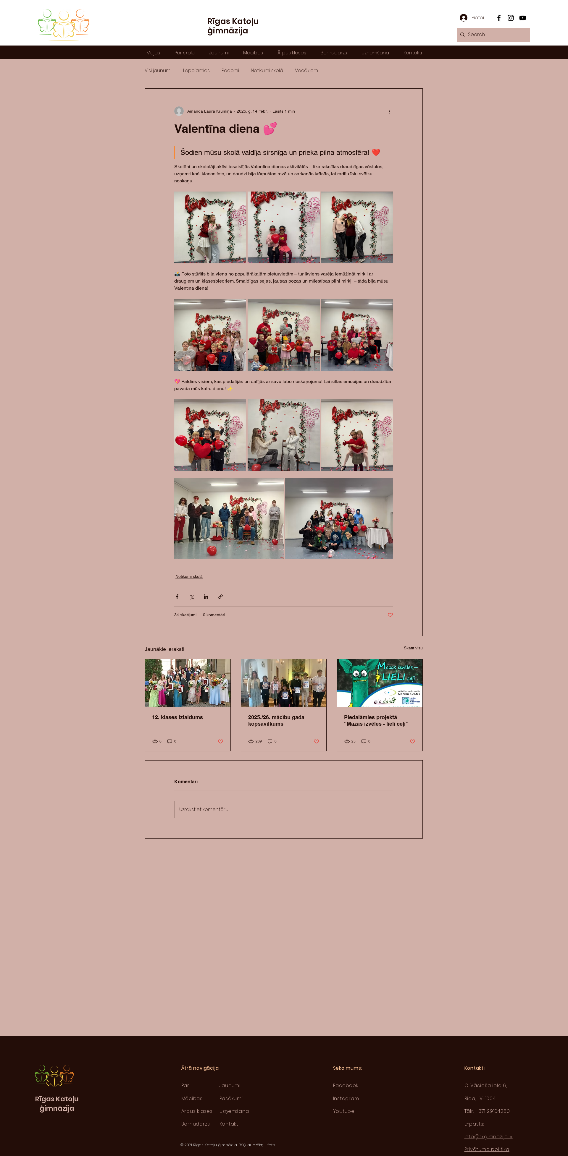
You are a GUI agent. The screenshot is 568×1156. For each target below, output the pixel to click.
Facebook (346, 1085)
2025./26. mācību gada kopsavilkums (276, 720)
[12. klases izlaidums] (187, 683)
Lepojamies (196, 70)
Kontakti (230, 1124)
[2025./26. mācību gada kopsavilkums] (284, 683)
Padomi (230, 70)
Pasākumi (231, 1098)
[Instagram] (511, 18)
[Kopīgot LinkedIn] (206, 596)
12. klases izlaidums (177, 717)
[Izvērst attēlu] (210, 227)
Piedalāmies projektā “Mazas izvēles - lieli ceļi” (376, 720)
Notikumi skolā (267, 70)
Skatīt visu (413, 648)
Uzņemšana (234, 1111)
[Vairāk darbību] (389, 111)
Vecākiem (306, 70)
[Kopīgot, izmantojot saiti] (220, 596)
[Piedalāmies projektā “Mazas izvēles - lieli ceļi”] (379, 683)
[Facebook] (499, 18)
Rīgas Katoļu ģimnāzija (233, 26)
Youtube (344, 1111)
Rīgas (45, 1099)
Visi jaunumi (158, 70)
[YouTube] (523, 18)
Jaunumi (230, 1085)
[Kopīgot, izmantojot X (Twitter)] (191, 596)
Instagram (346, 1098)
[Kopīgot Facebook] (177, 596)
